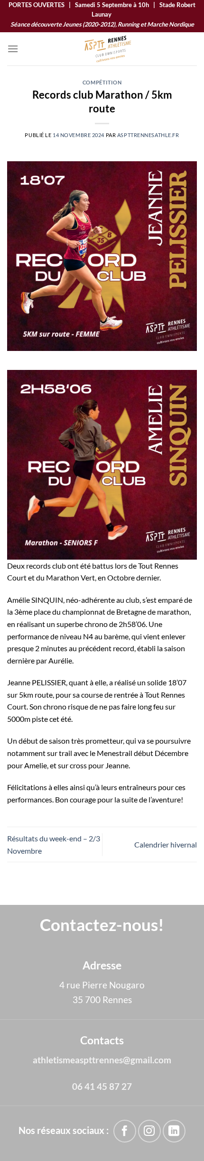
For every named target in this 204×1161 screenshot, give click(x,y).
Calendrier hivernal (165, 844)
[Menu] (13, 48)
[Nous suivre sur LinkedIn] (174, 1131)
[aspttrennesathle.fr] (108, 48)
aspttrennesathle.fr (148, 135)
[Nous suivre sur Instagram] (149, 1131)
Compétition (102, 82)
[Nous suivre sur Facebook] (124, 1131)
